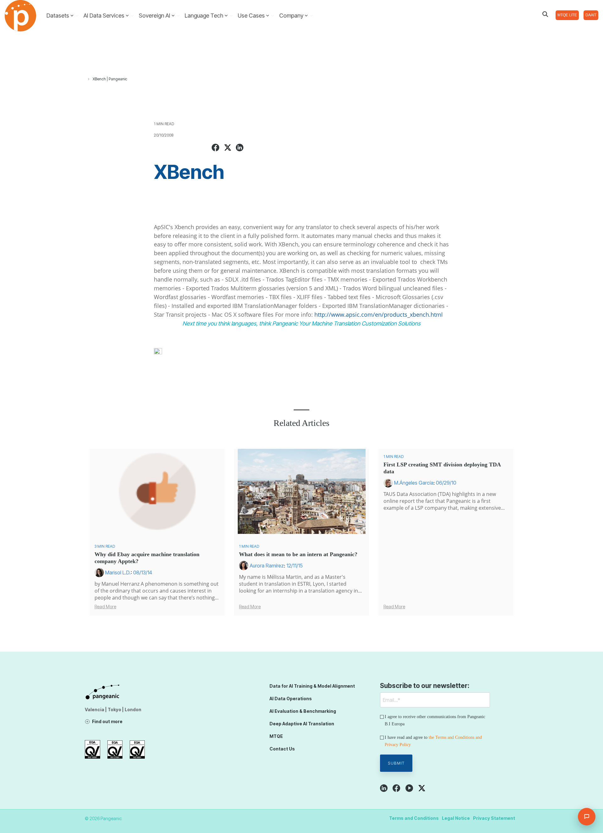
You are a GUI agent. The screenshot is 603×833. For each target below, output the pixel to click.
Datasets (57, 15)
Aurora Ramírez (267, 565)
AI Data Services (104, 15)
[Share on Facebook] (216, 148)
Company (291, 15)
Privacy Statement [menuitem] (494, 818)
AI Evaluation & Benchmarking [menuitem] (302, 711)
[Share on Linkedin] (239, 148)
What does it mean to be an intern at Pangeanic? (298, 554)
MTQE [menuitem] (276, 736)
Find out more (107, 721)
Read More (105, 606)
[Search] (545, 14)
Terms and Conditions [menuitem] (414, 818)
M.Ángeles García (413, 483)
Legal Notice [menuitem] (456, 818)
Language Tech (204, 15)
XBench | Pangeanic (110, 79)
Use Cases (251, 15)
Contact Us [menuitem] (282, 748)
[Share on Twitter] (227, 148)
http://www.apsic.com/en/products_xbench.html (380, 314)
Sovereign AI (154, 15)
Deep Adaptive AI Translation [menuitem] (301, 723)
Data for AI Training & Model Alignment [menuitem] (312, 686)
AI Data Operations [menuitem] (290, 698)
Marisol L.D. (118, 572)
